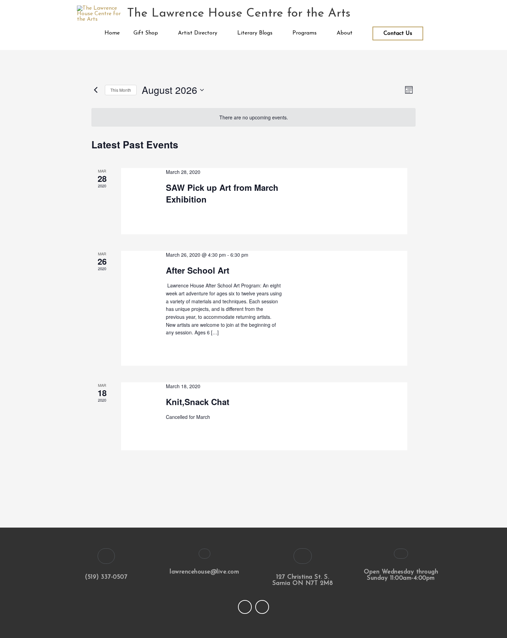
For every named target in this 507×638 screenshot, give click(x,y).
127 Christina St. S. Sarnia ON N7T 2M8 (302, 580)
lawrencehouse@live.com (204, 572)
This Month (120, 90)
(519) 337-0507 (106, 577)
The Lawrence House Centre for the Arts (238, 14)
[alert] (253, 117)
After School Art (197, 270)
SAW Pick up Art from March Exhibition (222, 193)
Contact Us (398, 33)
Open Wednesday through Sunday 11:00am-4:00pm (401, 575)
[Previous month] (95, 90)
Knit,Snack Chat (197, 402)
